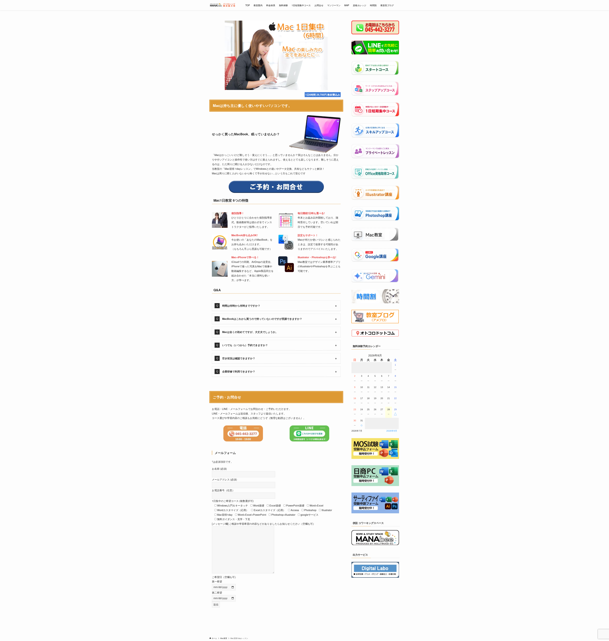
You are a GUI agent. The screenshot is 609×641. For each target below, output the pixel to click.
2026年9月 (391, 431)
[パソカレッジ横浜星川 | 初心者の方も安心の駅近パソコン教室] (223, 5)
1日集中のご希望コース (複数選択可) (233, 501)
